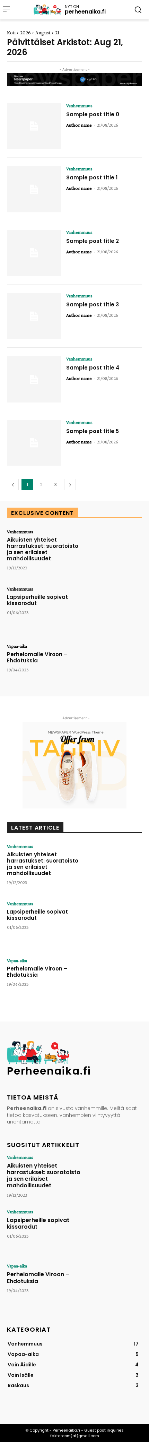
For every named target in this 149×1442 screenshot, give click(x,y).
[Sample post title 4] (34, 379)
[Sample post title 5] (34, 443)
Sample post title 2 (92, 241)
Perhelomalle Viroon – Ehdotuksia (37, 657)
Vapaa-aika (17, 646)
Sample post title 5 (92, 431)
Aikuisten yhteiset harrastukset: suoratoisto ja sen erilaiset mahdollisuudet (42, 549)
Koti (11, 32)
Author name (79, 125)
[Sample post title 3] (34, 316)
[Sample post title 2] (34, 253)
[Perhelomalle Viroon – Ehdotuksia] (115, 667)
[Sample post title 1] (34, 189)
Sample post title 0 (92, 114)
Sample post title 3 (92, 304)
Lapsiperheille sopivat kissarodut (37, 600)
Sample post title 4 (93, 367)
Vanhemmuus (79, 105)
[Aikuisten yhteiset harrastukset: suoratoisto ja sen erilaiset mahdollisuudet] (115, 552)
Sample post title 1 (91, 177)
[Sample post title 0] (34, 126)
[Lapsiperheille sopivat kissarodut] (115, 609)
